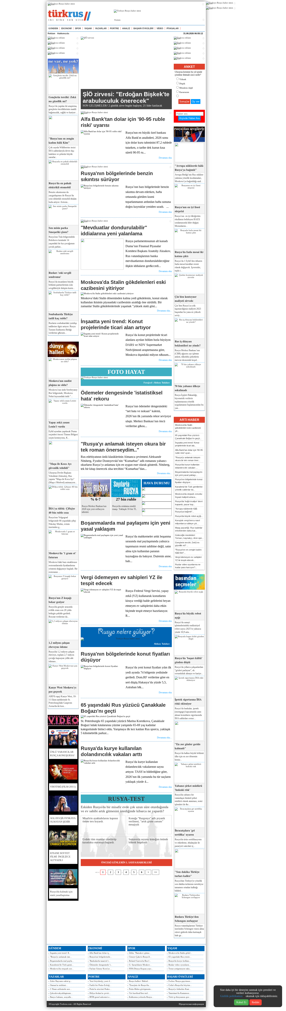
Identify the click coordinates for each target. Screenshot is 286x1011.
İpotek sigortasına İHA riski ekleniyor (188, 701)
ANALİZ (126, 28)
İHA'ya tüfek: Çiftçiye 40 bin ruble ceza (62, 510)
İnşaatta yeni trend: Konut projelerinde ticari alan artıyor (116, 324)
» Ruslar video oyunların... (179, 965)
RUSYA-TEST (126, 799)
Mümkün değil (186, 88)
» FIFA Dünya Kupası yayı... (140, 968)
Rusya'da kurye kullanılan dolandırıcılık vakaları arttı (111, 751)
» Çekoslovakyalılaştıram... (60, 993)
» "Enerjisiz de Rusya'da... (139, 985)
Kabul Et (241, 1002)
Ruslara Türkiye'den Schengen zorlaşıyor (187, 919)
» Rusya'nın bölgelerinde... (100, 957)
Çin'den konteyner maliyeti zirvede (186, 299)
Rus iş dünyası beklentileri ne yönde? (188, 343)
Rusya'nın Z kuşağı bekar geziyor (60, 600)
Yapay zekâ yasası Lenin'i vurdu (59, 424)
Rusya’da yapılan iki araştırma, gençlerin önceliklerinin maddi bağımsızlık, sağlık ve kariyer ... (63, 109)
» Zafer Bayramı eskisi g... (60, 981)
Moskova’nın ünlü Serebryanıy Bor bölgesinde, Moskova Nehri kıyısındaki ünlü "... (63, 393)
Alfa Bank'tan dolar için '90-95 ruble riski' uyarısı (123, 122)
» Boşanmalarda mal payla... (61, 961)
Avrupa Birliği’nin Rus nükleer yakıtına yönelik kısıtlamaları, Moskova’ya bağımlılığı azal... (189, 178)
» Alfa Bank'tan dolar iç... (99, 953)
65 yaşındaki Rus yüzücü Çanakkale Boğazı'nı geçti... (188, 436)
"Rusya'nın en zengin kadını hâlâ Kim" (61, 140)
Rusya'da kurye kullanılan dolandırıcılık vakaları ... (187, 466)
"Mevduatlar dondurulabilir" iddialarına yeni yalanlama (114, 230)
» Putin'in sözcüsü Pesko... (99, 989)
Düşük (182, 83)
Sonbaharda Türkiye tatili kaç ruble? (61, 316)
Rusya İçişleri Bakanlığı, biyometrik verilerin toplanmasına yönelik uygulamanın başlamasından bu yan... (189, 401)
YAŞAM (88, 28)
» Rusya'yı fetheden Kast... (179, 989)
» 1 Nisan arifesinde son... (60, 989)
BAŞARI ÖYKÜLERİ (143, 28)
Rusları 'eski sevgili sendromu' (60, 275)
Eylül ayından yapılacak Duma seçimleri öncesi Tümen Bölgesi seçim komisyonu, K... (63, 434)
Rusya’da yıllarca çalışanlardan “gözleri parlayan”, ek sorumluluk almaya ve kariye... (189, 670)
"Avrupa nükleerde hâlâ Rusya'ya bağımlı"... (186, 510)
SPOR (78, 28)
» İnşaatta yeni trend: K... (59, 953)
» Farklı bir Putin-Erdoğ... (99, 985)
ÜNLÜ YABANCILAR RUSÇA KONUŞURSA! (62, 753)
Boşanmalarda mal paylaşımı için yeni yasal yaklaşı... (188, 473)
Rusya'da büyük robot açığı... (189, 516)
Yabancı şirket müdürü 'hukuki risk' (188, 788)
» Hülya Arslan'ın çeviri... (99, 993)
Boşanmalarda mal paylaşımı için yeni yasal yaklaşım (125, 526)
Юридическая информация (191, 1004)
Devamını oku (165, 157)
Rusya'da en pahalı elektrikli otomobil (60, 185)
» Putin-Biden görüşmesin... (139, 989)
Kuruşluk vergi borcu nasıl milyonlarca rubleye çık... (187, 521)
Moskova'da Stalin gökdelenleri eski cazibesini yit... (188, 428)
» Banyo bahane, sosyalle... (60, 997)
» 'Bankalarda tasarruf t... (99, 961)
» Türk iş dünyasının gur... (179, 997)
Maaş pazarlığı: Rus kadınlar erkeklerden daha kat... (188, 529)
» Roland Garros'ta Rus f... (139, 961)
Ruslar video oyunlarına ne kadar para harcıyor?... (187, 566)
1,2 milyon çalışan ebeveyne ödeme (59, 645)
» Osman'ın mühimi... (58, 985)
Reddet (255, 1002)
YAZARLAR (101, 28)
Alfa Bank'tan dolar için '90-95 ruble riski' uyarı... (189, 451)
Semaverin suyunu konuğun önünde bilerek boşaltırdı (148, 841)
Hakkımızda (63, 33)
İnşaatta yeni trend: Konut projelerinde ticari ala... (187, 444)
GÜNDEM (53, 28)
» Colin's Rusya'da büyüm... (179, 985)
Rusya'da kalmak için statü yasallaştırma (61, 893)
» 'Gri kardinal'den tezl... (138, 993)
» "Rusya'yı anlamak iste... (60, 957)
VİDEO (160, 28)
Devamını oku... (164, 310)
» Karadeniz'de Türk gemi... (61, 965)
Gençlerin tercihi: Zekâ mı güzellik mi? (62, 99)
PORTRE (114, 28)
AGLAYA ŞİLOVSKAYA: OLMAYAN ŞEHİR (63, 820)
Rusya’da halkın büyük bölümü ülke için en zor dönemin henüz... (189, 756)
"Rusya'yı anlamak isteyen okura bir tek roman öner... (187, 458)
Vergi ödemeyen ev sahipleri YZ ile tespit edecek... (188, 558)
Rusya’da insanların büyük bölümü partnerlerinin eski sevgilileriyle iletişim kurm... (62, 285)
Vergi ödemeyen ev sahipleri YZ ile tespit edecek (121, 580)
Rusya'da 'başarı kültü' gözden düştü (188, 660)
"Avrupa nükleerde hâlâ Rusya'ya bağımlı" (189, 168)
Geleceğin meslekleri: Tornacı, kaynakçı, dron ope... (189, 536)
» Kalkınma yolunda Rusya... (140, 997)
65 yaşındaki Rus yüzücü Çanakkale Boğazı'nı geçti (123, 708)
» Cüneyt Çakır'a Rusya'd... (139, 957)
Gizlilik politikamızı (231, 996)
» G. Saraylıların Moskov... (139, 965)
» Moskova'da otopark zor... (61, 968)
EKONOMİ (66, 28)
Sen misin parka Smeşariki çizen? (58, 230)
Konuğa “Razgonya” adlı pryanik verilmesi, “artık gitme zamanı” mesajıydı (147, 821)
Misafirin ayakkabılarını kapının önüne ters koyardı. (100, 820)
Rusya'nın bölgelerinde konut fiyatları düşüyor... (188, 480)
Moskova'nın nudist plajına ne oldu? (60, 383)
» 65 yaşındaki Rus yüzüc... (179, 957)
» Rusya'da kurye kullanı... (179, 961)
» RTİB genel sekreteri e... (99, 997)
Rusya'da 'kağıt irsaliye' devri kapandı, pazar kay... (189, 502)
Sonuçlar (184, 101)
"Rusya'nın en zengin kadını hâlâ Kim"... (188, 551)
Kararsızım (184, 92)
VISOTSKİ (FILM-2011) (62, 786)
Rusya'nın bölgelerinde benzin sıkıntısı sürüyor (117, 176)
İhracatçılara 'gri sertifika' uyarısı (185, 832)
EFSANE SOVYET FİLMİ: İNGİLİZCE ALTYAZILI (60, 857)
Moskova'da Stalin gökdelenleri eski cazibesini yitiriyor (123, 285)
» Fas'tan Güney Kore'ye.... (100, 968)
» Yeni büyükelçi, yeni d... (100, 981)
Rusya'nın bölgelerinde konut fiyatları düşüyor (125, 657)
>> (155, 872)
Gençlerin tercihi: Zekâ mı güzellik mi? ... (187, 544)
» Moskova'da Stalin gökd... (179, 953)
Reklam (51, 33)
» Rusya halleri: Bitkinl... (138, 981)
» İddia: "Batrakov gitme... (139, 953)
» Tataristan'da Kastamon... (179, 993)
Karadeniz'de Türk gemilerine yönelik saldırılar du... (189, 488)
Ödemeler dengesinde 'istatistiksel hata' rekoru (121, 396)
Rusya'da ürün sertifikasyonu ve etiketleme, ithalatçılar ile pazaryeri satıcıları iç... (188, 842)
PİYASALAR (173, 28)
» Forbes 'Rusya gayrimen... (179, 981)
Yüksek (182, 79)
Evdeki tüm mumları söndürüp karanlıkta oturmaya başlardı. (99, 841)
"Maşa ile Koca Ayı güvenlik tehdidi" (60, 466)
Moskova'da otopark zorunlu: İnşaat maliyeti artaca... (189, 495)
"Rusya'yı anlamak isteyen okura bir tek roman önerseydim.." (123, 447)
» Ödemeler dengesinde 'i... (100, 965)
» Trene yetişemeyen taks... (179, 968)
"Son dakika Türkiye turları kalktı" (187, 874)
